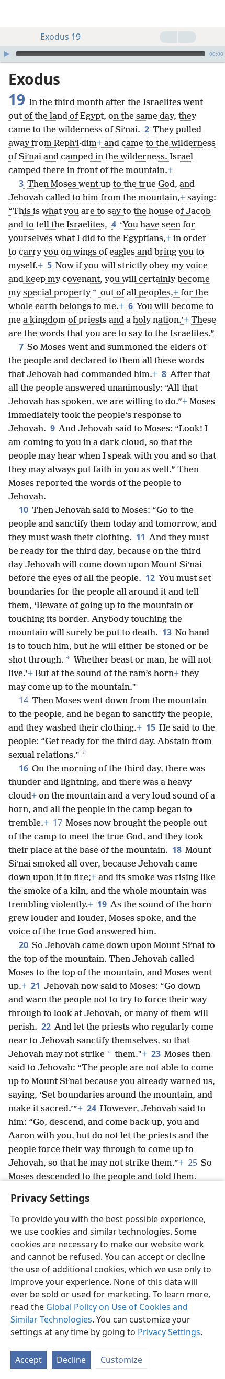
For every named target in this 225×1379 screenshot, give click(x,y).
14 (24, 700)
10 (24, 510)
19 (102, 904)
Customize (121, 1359)
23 (156, 1053)
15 (151, 727)
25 (193, 1162)
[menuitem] (15, 13)
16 (24, 768)
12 (150, 578)
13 (167, 632)
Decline (71, 1359)
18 (177, 850)
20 (24, 945)
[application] (112, 54)
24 (92, 1108)
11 (141, 537)
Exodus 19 (60, 36)
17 (58, 822)
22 (46, 1026)
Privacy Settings (169, 1332)
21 (36, 985)
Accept (28, 1359)
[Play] (7, 54)
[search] (212, 13)
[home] (15, 13)
